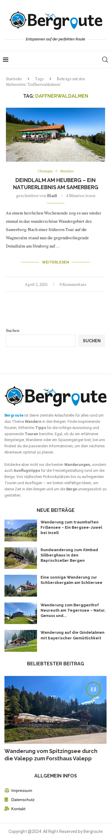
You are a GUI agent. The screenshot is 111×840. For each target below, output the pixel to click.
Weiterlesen (55, 262)
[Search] (105, 59)
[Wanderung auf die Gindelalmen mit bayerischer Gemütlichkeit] (20, 641)
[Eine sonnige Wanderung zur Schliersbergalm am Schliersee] (20, 586)
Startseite (14, 78)
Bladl (52, 195)
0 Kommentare (72, 284)
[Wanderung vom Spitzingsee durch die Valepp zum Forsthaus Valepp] (55, 710)
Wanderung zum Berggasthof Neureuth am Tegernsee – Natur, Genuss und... (73, 610)
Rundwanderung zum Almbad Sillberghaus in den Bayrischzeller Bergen (69, 555)
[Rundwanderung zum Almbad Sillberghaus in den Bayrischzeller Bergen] (20, 558)
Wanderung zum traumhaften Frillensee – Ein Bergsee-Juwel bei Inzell (71, 527)
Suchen (12, 330)
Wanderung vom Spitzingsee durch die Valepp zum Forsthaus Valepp (50, 755)
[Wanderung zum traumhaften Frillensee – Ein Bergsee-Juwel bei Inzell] (20, 530)
